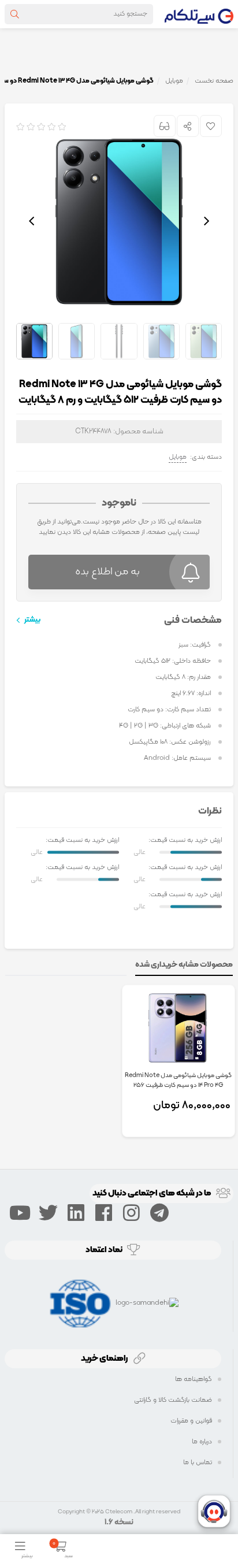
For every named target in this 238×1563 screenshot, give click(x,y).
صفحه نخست (214, 81)
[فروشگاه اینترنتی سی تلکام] (199, 14)
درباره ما (202, 1441)
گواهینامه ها (193, 1379)
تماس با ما (197, 1462)
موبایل (178, 457)
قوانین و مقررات (191, 1421)
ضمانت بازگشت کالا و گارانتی (173, 1400)
